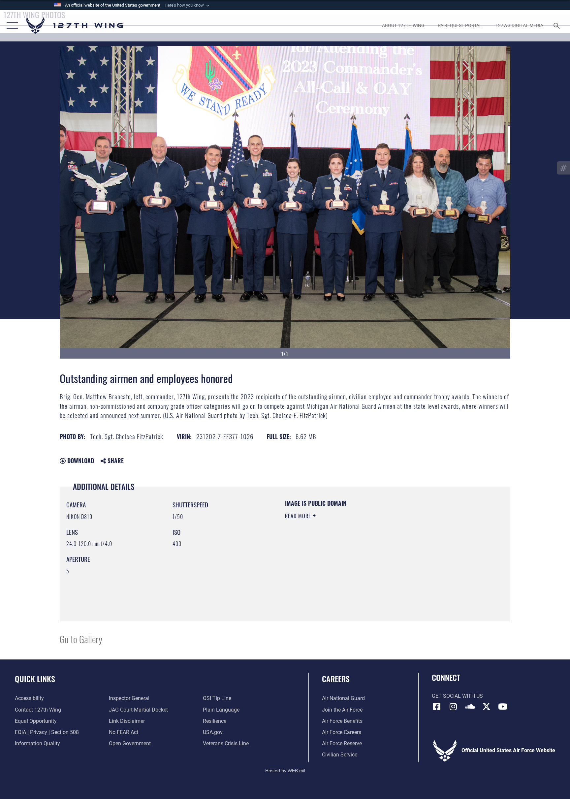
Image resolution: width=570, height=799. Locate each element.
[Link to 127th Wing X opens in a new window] (486, 707)
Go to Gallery (81, 639)
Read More (299, 516)
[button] (188, 5)
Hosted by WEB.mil (285, 770)
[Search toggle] (557, 25)
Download (80, 460)
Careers (336, 679)
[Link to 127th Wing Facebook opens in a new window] (437, 707)
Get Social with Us (457, 696)
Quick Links (35, 679)
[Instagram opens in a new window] (453, 707)
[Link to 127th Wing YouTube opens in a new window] (503, 707)
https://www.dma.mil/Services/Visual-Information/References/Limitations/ (362, 557)
